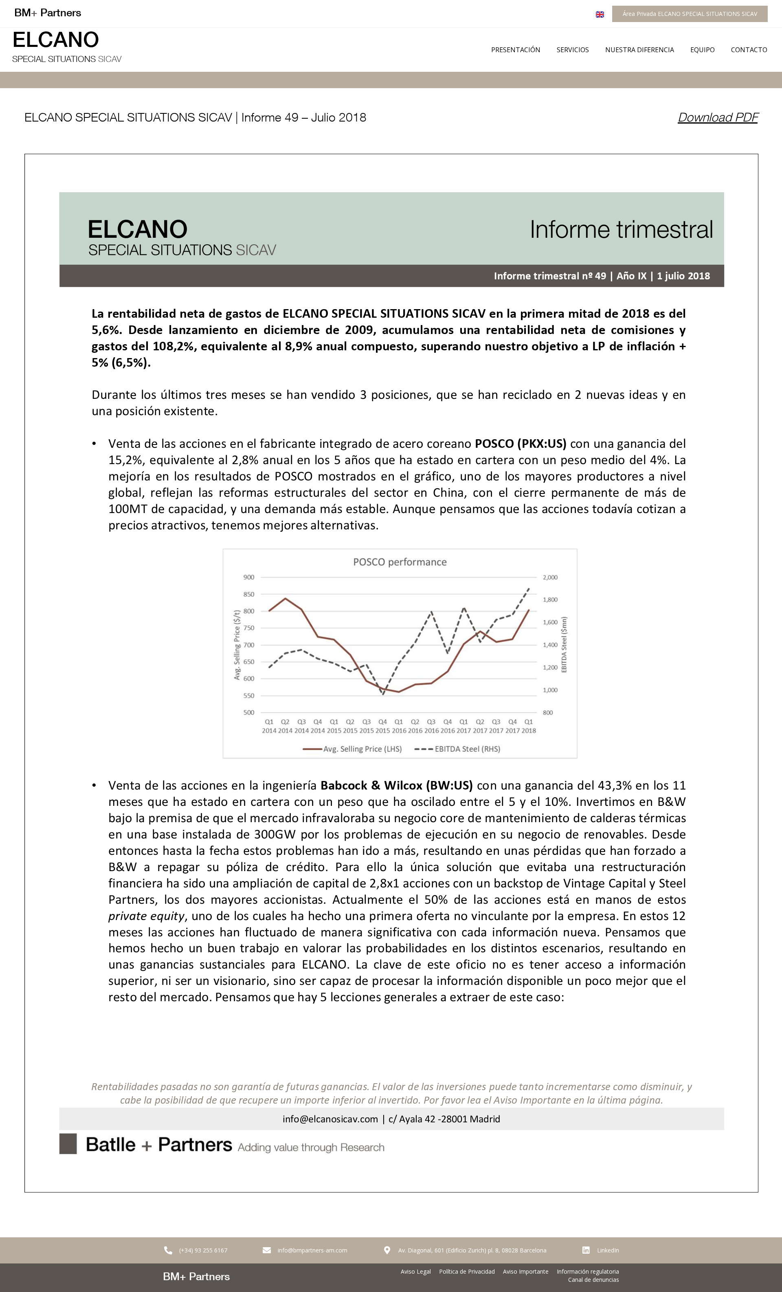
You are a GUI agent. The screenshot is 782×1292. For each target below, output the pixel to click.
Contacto (749, 49)
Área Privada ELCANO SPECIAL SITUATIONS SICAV (690, 14)
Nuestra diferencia (639, 49)
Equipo (702, 49)
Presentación (515, 49)
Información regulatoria (588, 1271)
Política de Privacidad (467, 1271)
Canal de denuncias (593, 1279)
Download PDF (718, 119)
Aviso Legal (416, 1271)
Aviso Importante (526, 1271)
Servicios (573, 49)
